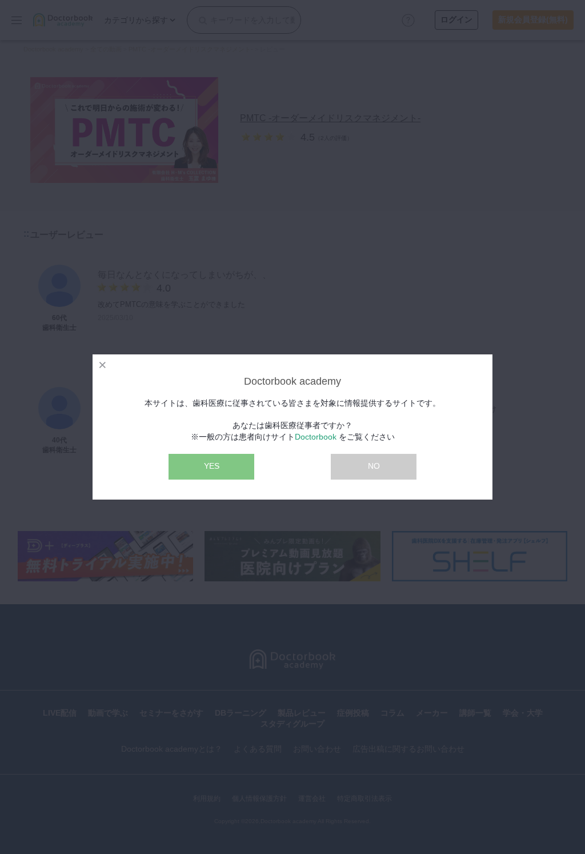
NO (374, 465)
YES (211, 465)
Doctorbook (315, 436)
